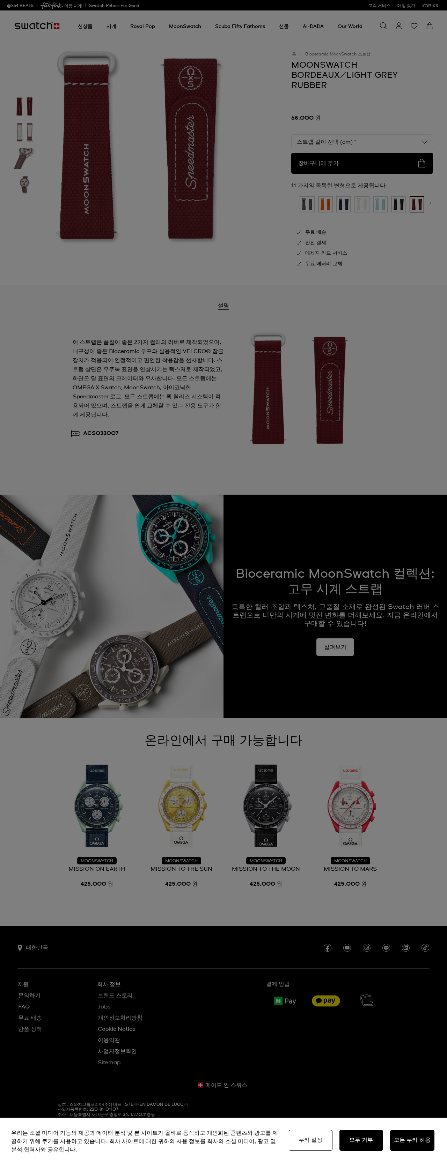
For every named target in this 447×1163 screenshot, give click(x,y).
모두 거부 (361, 1140)
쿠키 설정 (311, 1140)
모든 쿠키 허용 (412, 1140)
